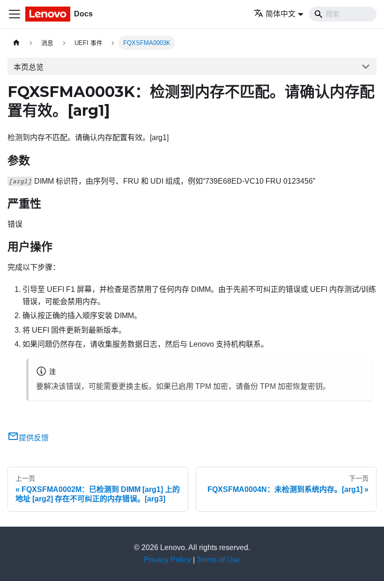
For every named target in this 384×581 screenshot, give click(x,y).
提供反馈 (34, 438)
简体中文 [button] (280, 14)
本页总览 (29, 67)
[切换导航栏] (14, 14)
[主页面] (16, 43)
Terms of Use (218, 560)
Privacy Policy (167, 560)
